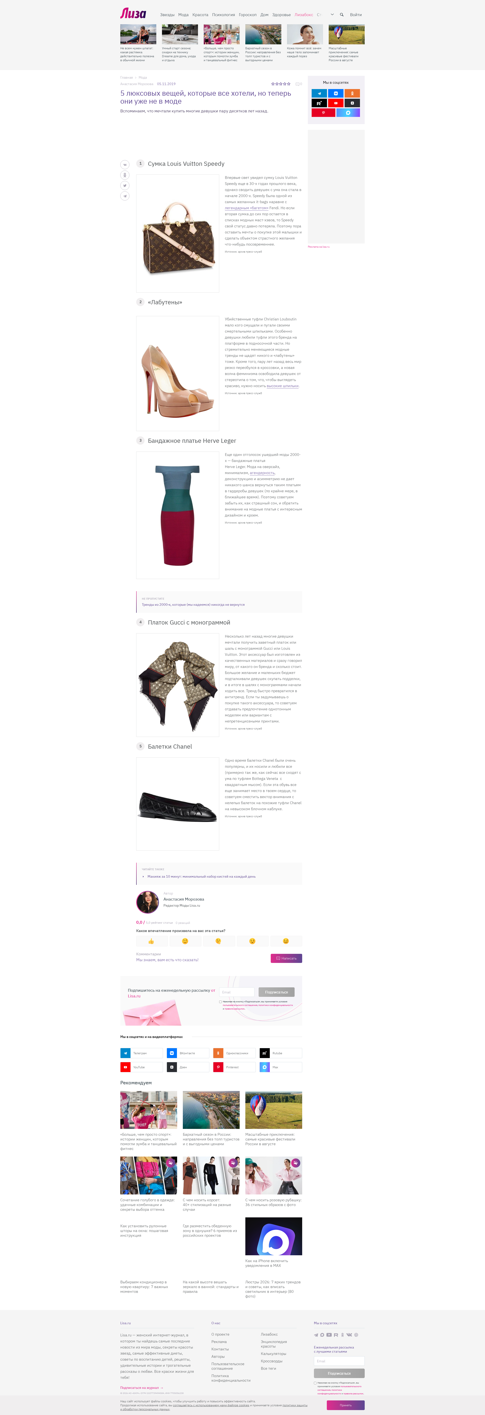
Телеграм (140, 1053)
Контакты (220, 1349)
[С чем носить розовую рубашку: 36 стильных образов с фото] (273, 1175)
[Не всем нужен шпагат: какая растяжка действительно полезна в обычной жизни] (138, 34)
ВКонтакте (187, 1053)
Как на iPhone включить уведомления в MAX (266, 1263)
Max (275, 1067)
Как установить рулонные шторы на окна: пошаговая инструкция (144, 1230)
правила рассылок (235, 1008)
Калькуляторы (273, 1353)
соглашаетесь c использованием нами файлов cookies (211, 1405)
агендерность (262, 472)
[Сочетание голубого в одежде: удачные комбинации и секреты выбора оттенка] (148, 1175)
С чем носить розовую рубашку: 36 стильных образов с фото (273, 1202)
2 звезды (277, 83)
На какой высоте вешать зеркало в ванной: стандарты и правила (211, 1286)
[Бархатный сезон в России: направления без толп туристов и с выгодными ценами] (263, 34)
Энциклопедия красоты (274, 1344)
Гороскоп (248, 14)
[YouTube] (335, 103)
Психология (223, 14)
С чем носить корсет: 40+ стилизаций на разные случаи (207, 1204)
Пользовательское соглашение (227, 1366)
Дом (264, 14)
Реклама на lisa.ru (319, 246)
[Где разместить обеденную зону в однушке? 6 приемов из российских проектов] (211, 1218)
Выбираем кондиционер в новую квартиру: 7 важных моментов (144, 1286)
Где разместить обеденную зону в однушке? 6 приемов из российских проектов (210, 1230)
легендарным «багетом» (246, 207)
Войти (356, 14)
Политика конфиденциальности (231, 1378)
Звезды (167, 14)
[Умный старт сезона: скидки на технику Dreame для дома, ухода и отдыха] (180, 34)
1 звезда (273, 83)
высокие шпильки (283, 385)
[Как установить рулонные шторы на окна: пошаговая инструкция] (148, 1218)
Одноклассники (237, 1053)
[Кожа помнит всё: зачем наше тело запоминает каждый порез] (305, 34)
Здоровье (281, 14)
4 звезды (285, 83)
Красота (200, 14)
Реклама (219, 1341)
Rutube (277, 1053)
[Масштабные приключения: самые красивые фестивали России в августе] (347, 34)
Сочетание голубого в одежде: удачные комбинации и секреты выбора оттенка (147, 1204)
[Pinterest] (323, 112)
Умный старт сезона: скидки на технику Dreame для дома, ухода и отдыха (179, 54)
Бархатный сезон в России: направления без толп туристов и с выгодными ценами (263, 54)
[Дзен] (352, 103)
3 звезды (281, 83)
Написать (289, 958)
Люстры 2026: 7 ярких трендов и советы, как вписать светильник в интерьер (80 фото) (273, 1289)
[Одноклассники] (352, 93)
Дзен (183, 1067)
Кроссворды (271, 1360)
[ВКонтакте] (335, 93)
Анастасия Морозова (136, 84)
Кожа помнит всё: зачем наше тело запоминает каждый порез (304, 52)
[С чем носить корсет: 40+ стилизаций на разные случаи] (211, 1175)
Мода (183, 14)
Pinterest (232, 1067)
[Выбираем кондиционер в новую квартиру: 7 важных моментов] (148, 1274)
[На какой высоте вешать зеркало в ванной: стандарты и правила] (211, 1274)
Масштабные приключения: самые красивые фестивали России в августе (343, 54)
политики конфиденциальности (275, 1005)
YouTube (139, 1067)
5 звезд (289, 83)
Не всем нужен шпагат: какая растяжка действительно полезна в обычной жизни (137, 54)
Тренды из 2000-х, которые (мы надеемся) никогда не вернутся (193, 604)
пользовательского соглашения (240, 1005)
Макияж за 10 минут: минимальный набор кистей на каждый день (202, 876)
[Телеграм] (319, 93)
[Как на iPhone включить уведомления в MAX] (273, 1236)
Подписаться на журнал (139, 1387)
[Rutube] (319, 103)
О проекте (220, 1334)
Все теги (268, 1368)
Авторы (218, 1356)
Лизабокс (304, 14)
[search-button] (341, 14)
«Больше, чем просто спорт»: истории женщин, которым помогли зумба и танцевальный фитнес (221, 54)
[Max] (348, 112)
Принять (346, 1405)
